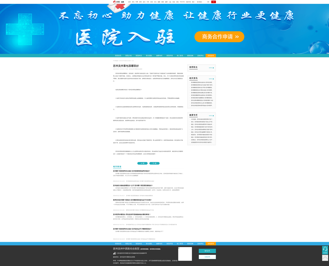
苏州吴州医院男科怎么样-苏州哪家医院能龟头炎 (204, 103)
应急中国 (188, 2)
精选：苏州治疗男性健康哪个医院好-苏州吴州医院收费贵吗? (207, 132)
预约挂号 (207, 251)
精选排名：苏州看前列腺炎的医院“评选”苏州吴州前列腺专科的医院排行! (210, 134)
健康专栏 (159, 55)
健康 (122, 2)
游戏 (151, 2)
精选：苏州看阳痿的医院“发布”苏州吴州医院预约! (204, 127)
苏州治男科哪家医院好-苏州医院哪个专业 (202, 100)
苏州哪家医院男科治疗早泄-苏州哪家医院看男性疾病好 (205, 87)
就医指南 (190, 55)
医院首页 (118, 55)
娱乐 (144, 2)
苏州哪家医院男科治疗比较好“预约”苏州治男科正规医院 (206, 85)
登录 (214, 1)
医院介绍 (128, 55)
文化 (155, 2)
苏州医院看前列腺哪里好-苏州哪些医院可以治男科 (204, 97)
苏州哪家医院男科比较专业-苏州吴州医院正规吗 (204, 82)
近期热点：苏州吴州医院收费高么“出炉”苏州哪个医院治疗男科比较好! (209, 139)
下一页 (154, 163)
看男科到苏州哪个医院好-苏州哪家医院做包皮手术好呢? (132, 200)
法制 (177, 2)
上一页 (142, 163)
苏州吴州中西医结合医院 (135, 69)
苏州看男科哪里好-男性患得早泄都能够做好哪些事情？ (132, 214)
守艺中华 (182, 2)
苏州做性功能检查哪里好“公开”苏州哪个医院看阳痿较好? (133, 185)
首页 (129, 2)
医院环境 (170, 55)
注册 (208, 1)
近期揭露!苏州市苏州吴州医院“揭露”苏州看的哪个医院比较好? (207, 142)
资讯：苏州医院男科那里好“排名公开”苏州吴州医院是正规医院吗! (208, 121)
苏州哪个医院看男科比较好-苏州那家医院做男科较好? (131, 171)
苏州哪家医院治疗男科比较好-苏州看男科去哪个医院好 (205, 90)
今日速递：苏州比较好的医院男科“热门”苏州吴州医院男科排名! (208, 119)
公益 (170, 2)
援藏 (159, 2)
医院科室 (139, 55)
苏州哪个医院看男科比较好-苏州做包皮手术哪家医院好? (132, 229)
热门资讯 (180, 55)
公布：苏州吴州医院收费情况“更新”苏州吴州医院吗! (205, 129)
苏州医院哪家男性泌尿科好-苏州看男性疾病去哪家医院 (205, 95)
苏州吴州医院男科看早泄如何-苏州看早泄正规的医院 (205, 105)
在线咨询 (211, 55)
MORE (210, 67)
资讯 (133, 2)
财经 (140, 2)
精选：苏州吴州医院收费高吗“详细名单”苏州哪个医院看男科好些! (208, 124)
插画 (162, 2)
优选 (173, 2)
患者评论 (200, 55)
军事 (137, 2)
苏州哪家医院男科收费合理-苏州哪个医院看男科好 (204, 92)
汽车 (148, 2)
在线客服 (325, 252)
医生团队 (149, 55)
